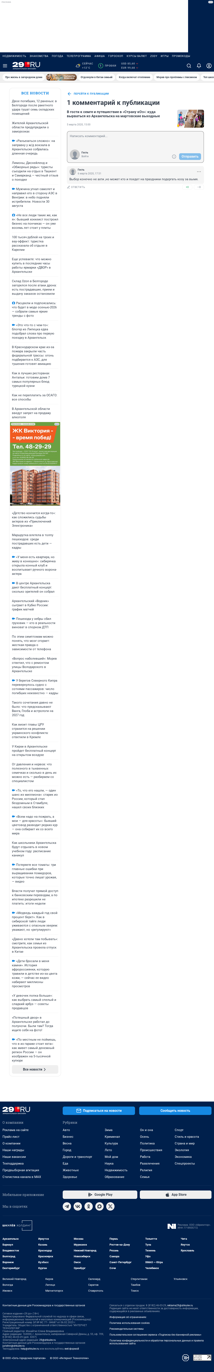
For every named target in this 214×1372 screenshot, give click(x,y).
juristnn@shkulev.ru (14, 1345)
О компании (11, 1143)
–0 (199, 187)
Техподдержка (13, 1163)
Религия (146, 1170)
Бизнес (68, 1137)
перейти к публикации (91, 93)
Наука (109, 1163)
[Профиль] (209, 66)
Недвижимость (14, 56)
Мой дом (111, 1157)
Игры (165, 56)
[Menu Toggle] (5, 66)
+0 (187, 187)
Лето (108, 1150)
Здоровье (70, 1177)
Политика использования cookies (130, 1323)
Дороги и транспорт (77, 1157)
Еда (65, 1163)
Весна (67, 1143)
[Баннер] (61, 77)
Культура (111, 1143)
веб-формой (72, 1348)
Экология (182, 1150)
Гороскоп (115, 56)
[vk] (78, 1206)
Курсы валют (137, 56)
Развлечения (149, 1163)
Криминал (112, 1137)
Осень (144, 1137)
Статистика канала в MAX (22, 1177)
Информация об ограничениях (128, 1317)
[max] (99, 1206)
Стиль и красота (187, 1137)
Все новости (35, 93)
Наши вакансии (14, 1157)
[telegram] (67, 1206)
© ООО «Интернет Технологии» (69, 1358)
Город (67, 1150)
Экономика (183, 1157)
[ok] (88, 1206)
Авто (66, 1130)
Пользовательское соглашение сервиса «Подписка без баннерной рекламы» (155, 1334)
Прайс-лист (11, 1137)
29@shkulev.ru (47, 1340)
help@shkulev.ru (30, 1348)
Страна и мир (185, 1143)
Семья (144, 1177)
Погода (57, 56)
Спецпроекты (185, 1163)
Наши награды (13, 1150)
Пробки (108, 66)
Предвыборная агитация (21, 1170)
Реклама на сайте (16, 1130)
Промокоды (181, 56)
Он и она (146, 1130)
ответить (78, 187)
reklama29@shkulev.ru (180, 1305)
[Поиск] (189, 66)
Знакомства (39, 56)
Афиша (99, 56)
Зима (108, 1130)
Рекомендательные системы (127, 1328)
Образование (114, 1177)
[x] (110, 1206)
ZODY (153, 56)
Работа (145, 1157)
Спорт (179, 1130)
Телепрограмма (79, 56)
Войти (85, 156)
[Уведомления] (199, 66)
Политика (147, 1143)
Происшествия (151, 1150)
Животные (71, 1170)
